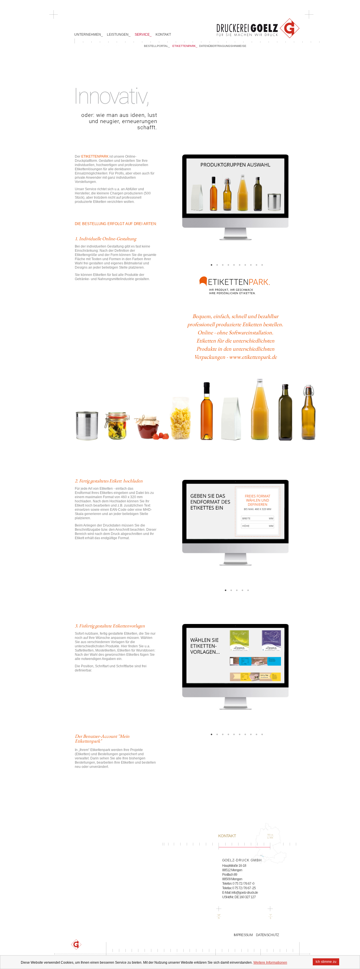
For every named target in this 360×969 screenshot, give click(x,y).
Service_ (143, 35)
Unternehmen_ (88, 35)
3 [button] (223, 265)
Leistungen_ (118, 35)
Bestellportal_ (157, 45)
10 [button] (262, 265)
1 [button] (211, 265)
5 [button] (234, 265)
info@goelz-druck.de (244, 893)
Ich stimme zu (326, 962)
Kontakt (163, 35)
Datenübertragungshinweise (222, 45)
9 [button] (256, 265)
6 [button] (239, 265)
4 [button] (228, 265)
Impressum (243, 935)
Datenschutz (267, 935)
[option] (235, 208)
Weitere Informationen (270, 963)
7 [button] (245, 265)
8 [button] (251, 265)
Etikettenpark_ (184, 45)
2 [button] (217, 265)
